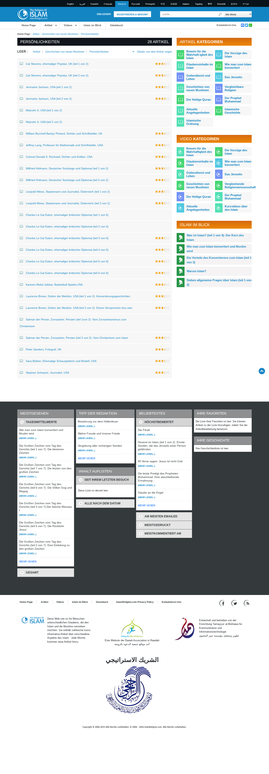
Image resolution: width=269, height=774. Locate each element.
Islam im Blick (92, 25)
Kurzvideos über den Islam (236, 208)
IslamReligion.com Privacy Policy (135, 602)
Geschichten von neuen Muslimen (60, 34)
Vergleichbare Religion (234, 88)
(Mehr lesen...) (27, 438)
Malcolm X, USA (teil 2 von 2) (44, 121)
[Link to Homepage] (32, 14)
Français (108, 4)
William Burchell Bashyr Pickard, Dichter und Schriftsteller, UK (64, 133)
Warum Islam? (196, 271)
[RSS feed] (246, 602)
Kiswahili (221, 4)
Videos (68, 25)
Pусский (136, 4)
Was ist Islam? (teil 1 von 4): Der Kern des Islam (215, 237)
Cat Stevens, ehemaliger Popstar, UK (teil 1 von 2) (57, 63)
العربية (82, 4)
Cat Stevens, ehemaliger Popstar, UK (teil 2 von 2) (57, 75)
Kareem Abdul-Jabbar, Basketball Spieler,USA (54, 284)
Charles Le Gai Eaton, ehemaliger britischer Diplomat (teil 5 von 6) (67, 261)
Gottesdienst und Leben (198, 77)
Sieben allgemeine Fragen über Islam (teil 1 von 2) (219, 282)
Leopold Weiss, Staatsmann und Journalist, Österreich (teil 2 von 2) (68, 203)
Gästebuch (116, 25)
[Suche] (220, 14)
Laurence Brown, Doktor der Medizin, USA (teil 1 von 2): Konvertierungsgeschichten (78, 296)
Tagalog (198, 4)
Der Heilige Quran (198, 99)
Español (94, 4)
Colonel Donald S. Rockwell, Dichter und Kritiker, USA (59, 156)
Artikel (48, 25)
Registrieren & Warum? (132, 14)
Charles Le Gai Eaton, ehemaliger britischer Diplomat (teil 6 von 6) (67, 273)
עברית (246, 4)
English (70, 4)
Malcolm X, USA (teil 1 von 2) (44, 110)
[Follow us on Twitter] (234, 602)
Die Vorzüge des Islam (236, 54)
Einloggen (104, 14)
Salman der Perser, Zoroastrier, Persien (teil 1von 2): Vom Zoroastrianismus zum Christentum (73, 323)
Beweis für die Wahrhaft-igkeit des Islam (199, 55)
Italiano (186, 4)
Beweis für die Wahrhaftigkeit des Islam (199, 152)
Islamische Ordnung (193, 122)
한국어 (234, 4)
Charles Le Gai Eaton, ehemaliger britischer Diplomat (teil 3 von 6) (67, 238)
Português (150, 4)
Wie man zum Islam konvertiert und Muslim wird (216, 249)
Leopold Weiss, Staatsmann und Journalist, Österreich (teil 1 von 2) (68, 191)
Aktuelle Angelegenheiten (198, 111)
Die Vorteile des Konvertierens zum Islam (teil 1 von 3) (219, 260)
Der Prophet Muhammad (233, 99)
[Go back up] (262, 371)
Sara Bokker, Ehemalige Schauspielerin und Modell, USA (61, 361)
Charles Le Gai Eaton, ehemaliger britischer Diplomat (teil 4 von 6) (67, 249)
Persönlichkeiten (99, 51)
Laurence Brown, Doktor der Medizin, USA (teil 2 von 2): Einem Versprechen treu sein (79, 307)
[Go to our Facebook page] (222, 602)
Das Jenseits (233, 77)
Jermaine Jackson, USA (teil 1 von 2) (49, 87)
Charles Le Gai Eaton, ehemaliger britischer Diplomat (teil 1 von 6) (67, 214)
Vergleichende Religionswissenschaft (240, 185)
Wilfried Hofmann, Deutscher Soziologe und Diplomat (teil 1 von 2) (67, 168)
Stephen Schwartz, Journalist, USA (47, 372)
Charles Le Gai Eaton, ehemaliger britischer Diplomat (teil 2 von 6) (67, 226)
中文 (163, 4)
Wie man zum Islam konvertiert (238, 66)
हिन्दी (210, 4)
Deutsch (122, 4)
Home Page (29, 25)
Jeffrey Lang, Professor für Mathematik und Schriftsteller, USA (64, 145)
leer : (22, 51)
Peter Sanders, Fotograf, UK (43, 349)
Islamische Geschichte (232, 111)
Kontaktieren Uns (226, 25)
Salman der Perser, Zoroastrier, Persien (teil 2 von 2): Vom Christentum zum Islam (77, 337)
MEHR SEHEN (27, 561)
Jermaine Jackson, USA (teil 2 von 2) (49, 98)
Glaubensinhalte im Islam (199, 66)
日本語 (174, 4)
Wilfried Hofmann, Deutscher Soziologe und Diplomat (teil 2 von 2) (67, 180)
